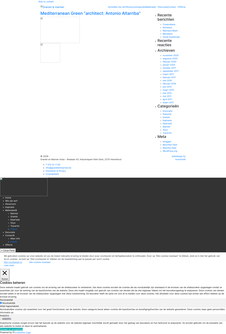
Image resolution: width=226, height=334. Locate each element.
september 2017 (171, 71)
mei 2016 (167, 80)
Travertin (167, 133)
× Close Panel (8, 250)
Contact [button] (172, 7)
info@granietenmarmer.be (58, 167)
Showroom (131, 7)
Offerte (181, 7)
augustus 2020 (170, 58)
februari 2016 (169, 83)
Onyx (165, 129)
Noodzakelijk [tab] (6, 300)
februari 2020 (169, 61)
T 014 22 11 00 (53, 164)
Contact (9, 235)
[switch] (1, 318)
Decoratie (163, 7)
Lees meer (9, 265)
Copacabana (169, 24)
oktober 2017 (169, 68)
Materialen (10, 210)
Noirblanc (167, 27)
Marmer (166, 126)
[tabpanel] (113, 311)
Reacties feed (169, 148)
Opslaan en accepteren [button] (11, 329)
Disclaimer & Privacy (56, 171)
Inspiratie (141, 7)
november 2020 (171, 55)
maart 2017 (168, 74)
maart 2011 (168, 102)
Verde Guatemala (171, 37)
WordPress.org (170, 151)
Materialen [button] (151, 7)
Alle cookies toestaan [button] (39, 262)
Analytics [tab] (4, 315)
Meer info (15, 238)
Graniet (166, 117)
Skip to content (46, 1)
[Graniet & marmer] (52, 6)
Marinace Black (170, 30)
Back (14, 229)
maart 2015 (168, 90)
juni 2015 (167, 86)
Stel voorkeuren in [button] (13, 262)
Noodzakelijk (8, 303)
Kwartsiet (167, 123)
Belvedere (168, 33)
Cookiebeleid (52, 174)
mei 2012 (167, 93)
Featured (167, 114)
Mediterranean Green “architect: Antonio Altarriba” (90, 13)
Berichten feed (170, 144)
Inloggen (167, 141)
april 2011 (167, 99)
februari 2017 (169, 77)
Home (111, 7)
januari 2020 (169, 64)
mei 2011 (167, 96)
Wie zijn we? (120, 7)
